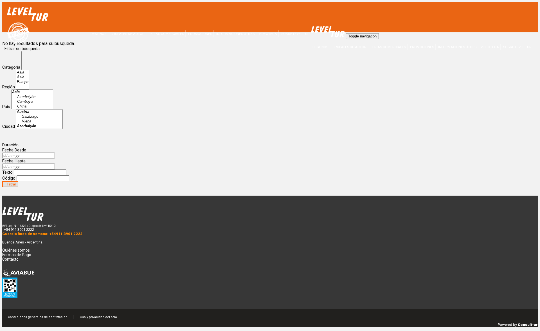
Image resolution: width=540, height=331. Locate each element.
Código (8, 178)
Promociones (422, 47)
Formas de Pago (16, 254)
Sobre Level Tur (517, 47)
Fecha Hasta (14, 161)
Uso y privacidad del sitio (98, 317)
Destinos (320, 47)
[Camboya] (32, 101)
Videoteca (490, 47)
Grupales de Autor (349, 47)
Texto (7, 172)
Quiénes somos (16, 250)
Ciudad (8, 126)
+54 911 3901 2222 (19, 229)
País (6, 106)
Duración (10, 144)
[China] (32, 106)
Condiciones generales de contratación (38, 317)
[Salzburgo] (39, 116)
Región (8, 87)
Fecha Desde (14, 150)
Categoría (11, 67)
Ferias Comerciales (388, 47)
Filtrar (10, 184)
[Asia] (22, 72)
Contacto (10, 259)
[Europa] (22, 82)
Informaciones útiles (457, 47)
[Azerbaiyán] (32, 97)
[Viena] (39, 121)
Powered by (518, 325)
